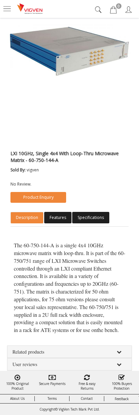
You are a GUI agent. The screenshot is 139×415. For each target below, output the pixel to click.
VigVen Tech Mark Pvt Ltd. (79, 409)
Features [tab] (58, 217)
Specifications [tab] (91, 217)
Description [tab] (27, 217)
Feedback (122, 398)
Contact (87, 398)
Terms (52, 398)
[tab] (99, 9)
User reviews (24, 364)
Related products (28, 352)
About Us (17, 398)
